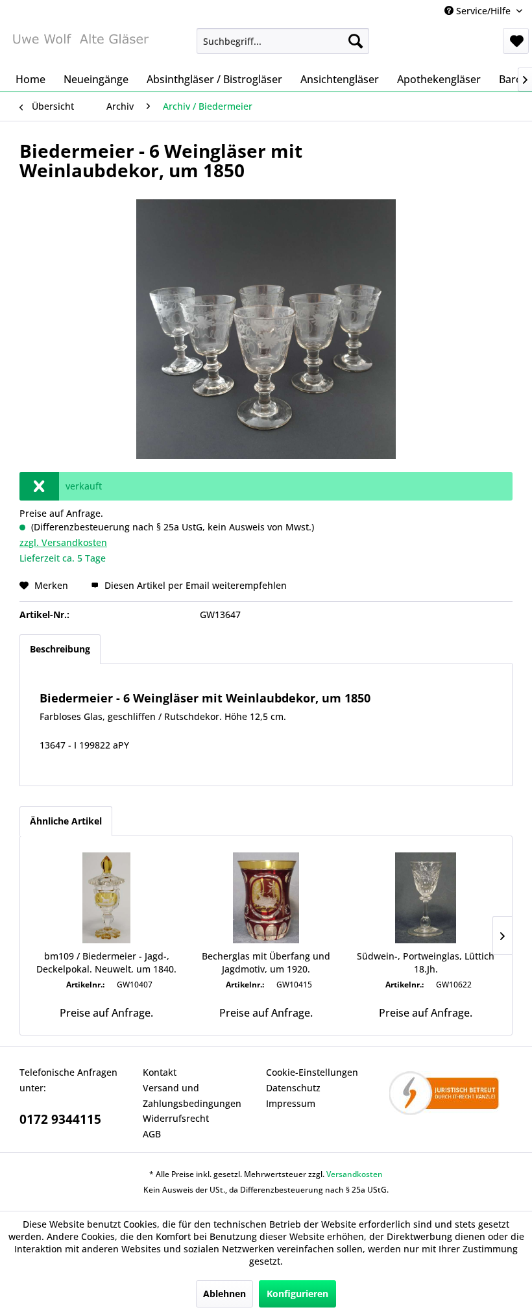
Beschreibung (60, 649)
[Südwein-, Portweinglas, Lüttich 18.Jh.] (426, 897)
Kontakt (159, 1072)
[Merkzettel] (516, 41)
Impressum (290, 1103)
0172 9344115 (60, 1119)
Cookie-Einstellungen (312, 1072)
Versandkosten (354, 1174)
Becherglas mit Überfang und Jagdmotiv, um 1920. (266, 962)
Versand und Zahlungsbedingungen (192, 1095)
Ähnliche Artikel (66, 821)
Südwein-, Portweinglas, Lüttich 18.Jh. (425, 962)
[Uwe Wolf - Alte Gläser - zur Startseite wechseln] (80, 44)
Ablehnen (224, 1293)
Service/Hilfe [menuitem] (483, 11)
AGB (152, 1134)
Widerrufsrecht (176, 1118)
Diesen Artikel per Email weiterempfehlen (194, 585)
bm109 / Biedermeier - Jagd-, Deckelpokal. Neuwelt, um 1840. (106, 962)
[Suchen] (355, 41)
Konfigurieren (297, 1293)
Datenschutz (293, 1088)
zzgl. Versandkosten (63, 542)
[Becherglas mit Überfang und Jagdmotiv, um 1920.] (266, 897)
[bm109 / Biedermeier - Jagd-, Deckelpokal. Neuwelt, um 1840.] (106, 897)
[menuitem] (283, 41)
